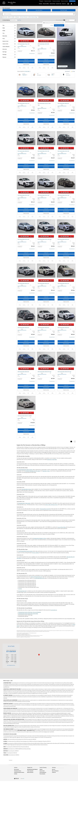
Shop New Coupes (63, 10)
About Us (64, 3)
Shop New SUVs (14, 10)
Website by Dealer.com (16, 778)
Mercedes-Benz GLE (22, 591)
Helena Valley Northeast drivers (51, 504)
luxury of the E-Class (62, 527)
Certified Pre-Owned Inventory (19, 772)
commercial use (54, 610)
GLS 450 (20, 588)
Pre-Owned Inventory (17, 770)
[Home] (4, 3)
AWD (14, 17)
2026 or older (5, 17)
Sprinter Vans (58, 3)
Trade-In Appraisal (30, 770)
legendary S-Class (46, 471)
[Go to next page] (74, 441)
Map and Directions (55, 770)
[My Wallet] (68, 4)
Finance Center (42, 770)
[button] (46, 46)
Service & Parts (52, 3)
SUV (10, 17)
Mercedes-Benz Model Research (32, 769)
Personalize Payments (59, 25)
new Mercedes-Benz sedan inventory (25, 469)
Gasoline (18, 17)
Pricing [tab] (22, 45)
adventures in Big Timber (52, 459)
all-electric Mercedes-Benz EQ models (32, 471)
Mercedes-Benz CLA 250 (45, 508)
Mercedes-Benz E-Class (26, 489)
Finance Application (43, 772)
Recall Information (30, 772)
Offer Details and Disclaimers (62, 67)
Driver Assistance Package (33, 17)
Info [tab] (30, 45)
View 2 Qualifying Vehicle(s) (63, 66)
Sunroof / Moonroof (24, 17)
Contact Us (54, 772)
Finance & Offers (46, 3)
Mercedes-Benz (13, 20)
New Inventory (16, 769)
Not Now (52, 25)
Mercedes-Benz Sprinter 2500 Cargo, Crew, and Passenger (29, 612)
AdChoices (22, 778)
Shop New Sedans (39, 10)
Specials (41, 769)
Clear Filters (19, 20)
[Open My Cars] (71, 4)
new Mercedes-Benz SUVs (39, 578)
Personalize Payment (32, 53)
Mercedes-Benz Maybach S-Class (39, 538)
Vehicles (40, 3)
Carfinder (15, 773)
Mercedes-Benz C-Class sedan (24, 503)
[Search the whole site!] (74, 4)
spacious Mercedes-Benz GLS (36, 576)
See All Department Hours (11, 665)
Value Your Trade (26, 64)
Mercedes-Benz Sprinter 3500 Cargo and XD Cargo (28, 613)
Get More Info (26, 59)
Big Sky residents (35, 552)
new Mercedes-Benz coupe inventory (25, 551)
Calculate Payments (26, 62)
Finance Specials (42, 773)
